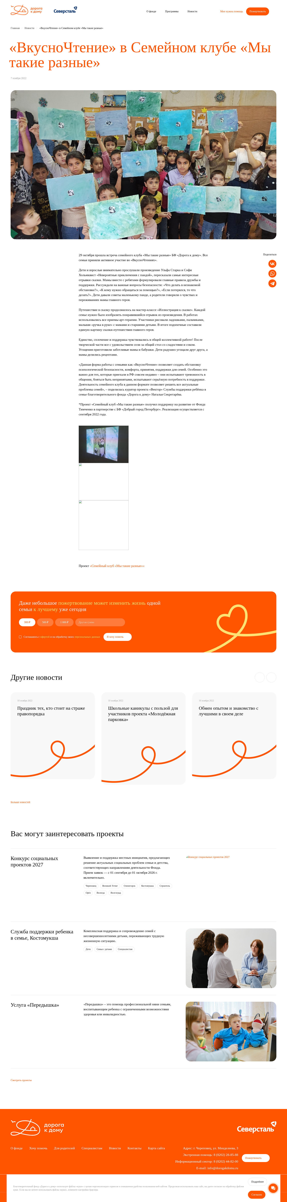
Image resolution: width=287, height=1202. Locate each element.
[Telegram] (272, 283)
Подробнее (257, 1181)
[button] (260, 677)
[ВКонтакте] (272, 264)
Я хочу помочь (115, 636)
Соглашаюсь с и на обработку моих (62, 636)
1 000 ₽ (64, 622)
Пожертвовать (257, 11)
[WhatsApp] (272, 274)
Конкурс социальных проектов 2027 (34, 861)
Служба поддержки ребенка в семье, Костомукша (42, 935)
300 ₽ (27, 622)
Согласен (256, 1194)
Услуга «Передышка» (35, 1005)
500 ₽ (45, 622)
